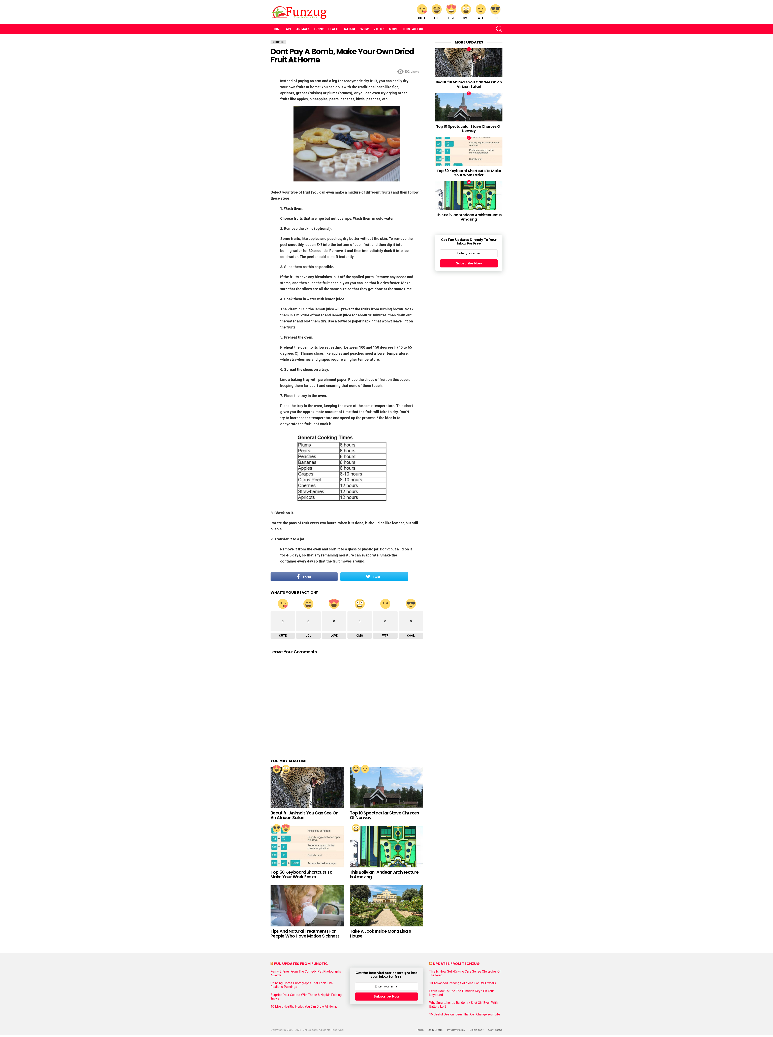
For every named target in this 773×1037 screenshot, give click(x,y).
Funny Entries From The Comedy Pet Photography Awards (306, 973)
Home (277, 29)
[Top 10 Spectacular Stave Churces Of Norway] (386, 787)
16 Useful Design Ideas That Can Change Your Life (464, 1014)
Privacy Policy (456, 1030)
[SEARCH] (499, 29)
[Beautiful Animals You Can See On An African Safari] (307, 787)
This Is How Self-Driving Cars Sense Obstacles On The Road (465, 973)
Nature (350, 29)
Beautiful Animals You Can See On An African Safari (304, 815)
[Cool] (277, 828)
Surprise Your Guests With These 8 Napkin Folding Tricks (306, 996)
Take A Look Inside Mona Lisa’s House (380, 933)
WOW (364, 29)
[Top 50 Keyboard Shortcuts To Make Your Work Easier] (307, 846)
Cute (422, 18)
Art (289, 29)
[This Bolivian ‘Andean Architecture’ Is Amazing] (386, 846)
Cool (495, 18)
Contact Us (413, 29)
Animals (302, 29)
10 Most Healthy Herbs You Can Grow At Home (304, 1006)
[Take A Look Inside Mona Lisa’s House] (386, 906)
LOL (436, 18)
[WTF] (365, 769)
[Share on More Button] (415, 576)
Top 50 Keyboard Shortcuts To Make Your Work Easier (301, 874)
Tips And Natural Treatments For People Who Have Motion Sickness (305, 933)
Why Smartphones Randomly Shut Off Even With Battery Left (463, 1004)
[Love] (277, 769)
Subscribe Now (469, 263)
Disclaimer (477, 1030)
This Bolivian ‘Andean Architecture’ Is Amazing (385, 874)
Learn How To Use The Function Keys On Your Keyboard (461, 993)
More (393, 29)
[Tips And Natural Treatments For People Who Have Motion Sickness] (307, 906)
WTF (481, 18)
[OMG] (286, 769)
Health (333, 29)
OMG (466, 18)
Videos (378, 29)
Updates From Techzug (456, 963)
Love (451, 18)
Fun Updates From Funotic (301, 963)
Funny (319, 29)
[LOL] (356, 769)
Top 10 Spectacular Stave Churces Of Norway (384, 815)
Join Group (435, 1030)
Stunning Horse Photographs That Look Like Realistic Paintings (302, 985)
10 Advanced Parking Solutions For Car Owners (462, 983)
